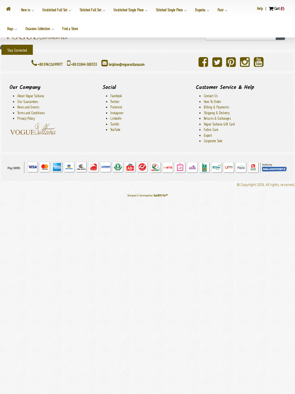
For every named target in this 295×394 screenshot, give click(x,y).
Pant (221, 9)
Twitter (115, 101)
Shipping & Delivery (217, 112)
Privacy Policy (26, 118)
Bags (10, 28)
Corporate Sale (213, 140)
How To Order (212, 101)
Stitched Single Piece (169, 9)
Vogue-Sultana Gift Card (219, 124)
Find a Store (70, 28)
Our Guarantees (27, 101)
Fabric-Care (211, 129)
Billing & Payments (216, 107)
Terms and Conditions (31, 112)
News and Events (28, 107)
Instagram (116, 112)
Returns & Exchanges (217, 118)
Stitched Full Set (90, 9)
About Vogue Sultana (30, 95)
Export (208, 135)
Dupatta (200, 9)
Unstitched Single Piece (129, 9)
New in (25, 9)
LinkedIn (116, 118)
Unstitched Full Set (54, 9)
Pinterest (116, 107)
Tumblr (114, 124)
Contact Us (211, 95)
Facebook (116, 95)
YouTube (115, 129)
